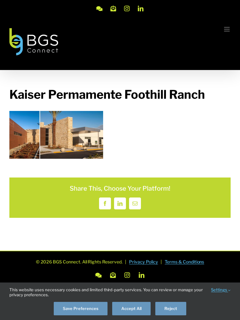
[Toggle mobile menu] (227, 29)
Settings (219, 289)
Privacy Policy (143, 261)
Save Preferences (80, 308)
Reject (170, 308)
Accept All (131, 308)
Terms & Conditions (184, 261)
